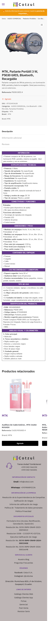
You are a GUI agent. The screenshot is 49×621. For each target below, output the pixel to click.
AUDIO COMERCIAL (14, 19)
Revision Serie (24, 611)
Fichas (23, 601)
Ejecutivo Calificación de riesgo (23, 537)
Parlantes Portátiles (29, 19)
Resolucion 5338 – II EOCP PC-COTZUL (24, 533)
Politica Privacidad (23, 511)
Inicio (4, 19)
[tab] (23, 131)
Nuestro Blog (23, 559)
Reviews (5, 144)
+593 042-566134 (29, 467)
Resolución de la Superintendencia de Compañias (23, 497)
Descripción (7, 131)
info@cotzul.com (26, 481)
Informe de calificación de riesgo (24, 504)
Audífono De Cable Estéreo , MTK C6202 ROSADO (19, 426)
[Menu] (5, 4)
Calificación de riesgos (23, 501)
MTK (11, 111)
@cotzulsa (28, 576)
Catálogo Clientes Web (23, 594)
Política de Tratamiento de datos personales (23, 508)
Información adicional (12, 138)
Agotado (20, 443)
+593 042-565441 (29, 470)
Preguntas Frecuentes (23, 563)
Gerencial (23, 604)
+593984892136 (28, 487)
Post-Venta (23, 608)
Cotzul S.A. (28, 572)
